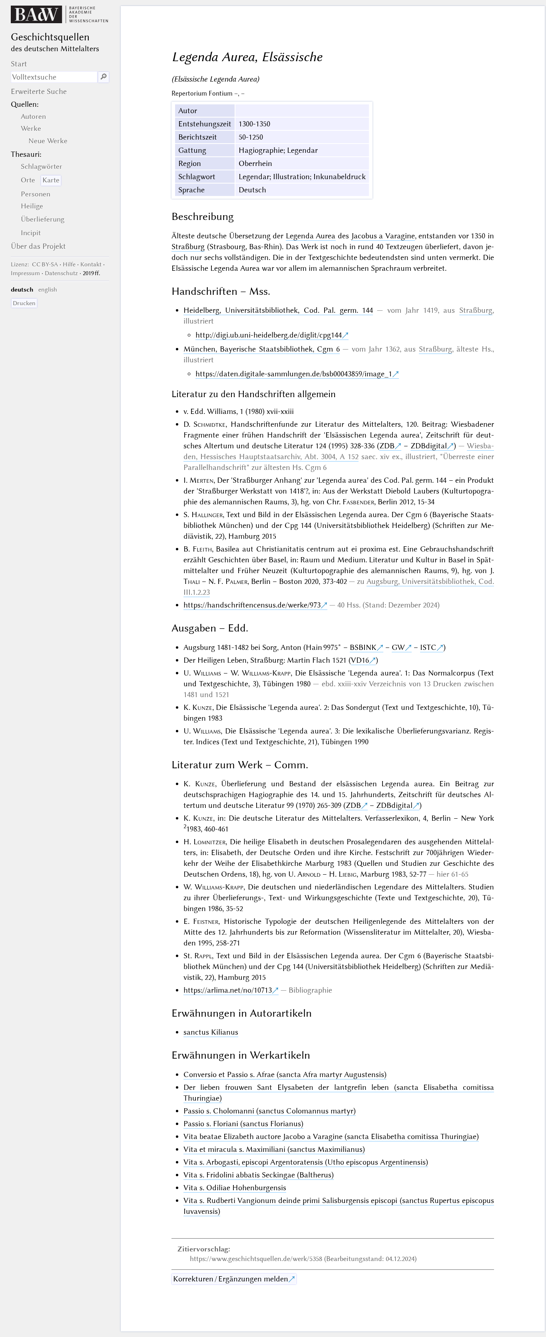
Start (19, 63)
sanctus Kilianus (210, 1032)
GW (398, 647)
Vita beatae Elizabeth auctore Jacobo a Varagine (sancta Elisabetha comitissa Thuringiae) (331, 1136)
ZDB (387, 445)
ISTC (428, 647)
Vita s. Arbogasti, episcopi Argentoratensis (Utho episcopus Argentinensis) (305, 1162)
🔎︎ (104, 77)
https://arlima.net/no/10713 (227, 990)
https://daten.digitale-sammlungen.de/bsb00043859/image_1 (293, 373)
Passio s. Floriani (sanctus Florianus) (243, 1123)
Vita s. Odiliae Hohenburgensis (234, 1187)
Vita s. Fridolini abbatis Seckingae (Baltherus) (258, 1174)
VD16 (360, 660)
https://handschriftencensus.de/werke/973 (252, 605)
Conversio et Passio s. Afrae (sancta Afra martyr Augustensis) (285, 1074)
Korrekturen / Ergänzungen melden (230, 1278)
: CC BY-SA (34, 264)
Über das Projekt (38, 246)
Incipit (31, 232)
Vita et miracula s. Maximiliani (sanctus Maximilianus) (274, 1149)
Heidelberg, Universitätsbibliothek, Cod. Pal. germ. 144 (278, 310)
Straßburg (188, 246)
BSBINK (363, 647)
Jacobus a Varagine (383, 235)
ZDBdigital (428, 445)
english (47, 289)
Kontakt (91, 264)
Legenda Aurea (311, 235)
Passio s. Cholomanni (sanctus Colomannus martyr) (269, 1110)
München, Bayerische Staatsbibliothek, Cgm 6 (261, 349)
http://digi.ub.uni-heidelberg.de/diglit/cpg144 (268, 335)
